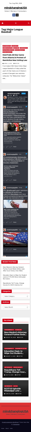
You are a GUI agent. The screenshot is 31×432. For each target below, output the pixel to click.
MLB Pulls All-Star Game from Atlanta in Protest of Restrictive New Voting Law (15, 57)
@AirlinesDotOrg (8, 159)
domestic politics (7, 47)
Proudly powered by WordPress (10, 422)
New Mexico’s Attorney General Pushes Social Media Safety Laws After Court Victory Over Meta (14, 269)
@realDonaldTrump (13, 190)
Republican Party (7, 52)
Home (2, 428)
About (7, 428)
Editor (17, 63)
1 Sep (20, 229)
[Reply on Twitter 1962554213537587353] (4, 249)
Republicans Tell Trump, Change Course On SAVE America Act (15, 372)
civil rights (15, 45)
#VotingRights (6, 45)
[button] (28, 23)
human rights (23, 47)
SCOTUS (15, 386)
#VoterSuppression (9, 113)
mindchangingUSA (15, 7)
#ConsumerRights (16, 161)
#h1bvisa (8, 192)
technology (18, 329)
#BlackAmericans (19, 115)
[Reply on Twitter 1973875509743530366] (4, 180)
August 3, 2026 (11, 356)
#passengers (14, 163)
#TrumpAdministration (10, 157)
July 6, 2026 (10, 375)
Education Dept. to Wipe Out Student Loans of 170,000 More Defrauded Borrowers (15, 277)
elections (16, 47)
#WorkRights (14, 194)
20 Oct (20, 107)
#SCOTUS (6, 110)
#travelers (6, 163)
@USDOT (18, 159)
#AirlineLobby (22, 157)
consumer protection (20, 348)
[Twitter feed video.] (15, 239)
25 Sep (20, 187)
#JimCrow (17, 121)
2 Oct (20, 154)
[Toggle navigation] (15, 23)
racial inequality (19, 50)
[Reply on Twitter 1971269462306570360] (4, 222)
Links (11, 428)
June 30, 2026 (10, 393)
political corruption (8, 50)
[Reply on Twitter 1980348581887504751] (4, 147)
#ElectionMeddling (9, 112)
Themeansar (16, 424)
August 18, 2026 (11, 337)
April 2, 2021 (8, 63)
